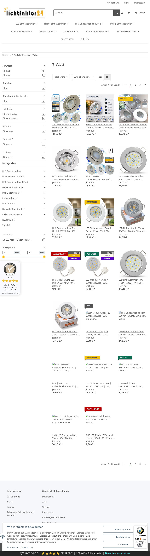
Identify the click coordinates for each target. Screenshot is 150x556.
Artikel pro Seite (82, 76)
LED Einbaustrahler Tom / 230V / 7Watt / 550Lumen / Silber (65, 178)
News (126, 2)
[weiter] (145, 84)
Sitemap (46, 507)
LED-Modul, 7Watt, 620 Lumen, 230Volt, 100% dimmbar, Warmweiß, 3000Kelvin (97, 333)
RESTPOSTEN (8, 219)
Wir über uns (112, 2)
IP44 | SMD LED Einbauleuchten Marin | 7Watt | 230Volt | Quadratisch (64, 385)
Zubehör (6, 225)
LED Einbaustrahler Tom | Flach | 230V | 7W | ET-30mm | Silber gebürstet (98, 385)
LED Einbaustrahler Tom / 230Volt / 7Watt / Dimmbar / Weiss (132, 333)
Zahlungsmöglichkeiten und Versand (20, 514)
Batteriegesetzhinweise (53, 517)
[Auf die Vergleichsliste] (68, 99)
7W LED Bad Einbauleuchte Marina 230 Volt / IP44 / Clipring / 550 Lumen (65, 126)
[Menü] (145, 527)
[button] (122, 13)
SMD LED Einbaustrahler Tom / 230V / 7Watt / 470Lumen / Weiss (64, 437)
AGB (44, 502)
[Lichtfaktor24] (24, 12)
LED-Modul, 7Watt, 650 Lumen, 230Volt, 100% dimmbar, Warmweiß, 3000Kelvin (63, 281)
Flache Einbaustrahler (13, 176)
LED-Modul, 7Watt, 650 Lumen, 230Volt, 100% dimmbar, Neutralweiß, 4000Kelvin (97, 281)
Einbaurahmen (9, 198)
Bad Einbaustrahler (11, 192)
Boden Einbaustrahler (13, 209)
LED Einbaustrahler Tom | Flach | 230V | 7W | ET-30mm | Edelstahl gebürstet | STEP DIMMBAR (133, 281)
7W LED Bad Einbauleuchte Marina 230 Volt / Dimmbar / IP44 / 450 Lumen (100, 126)
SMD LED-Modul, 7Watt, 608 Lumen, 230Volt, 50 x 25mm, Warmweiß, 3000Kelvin (99, 437)
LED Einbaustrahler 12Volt (15, 182)
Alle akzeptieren (123, 529)
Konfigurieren (123, 537)
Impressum (12, 547)
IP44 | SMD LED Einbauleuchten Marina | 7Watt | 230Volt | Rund (98, 178)
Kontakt (11, 507)
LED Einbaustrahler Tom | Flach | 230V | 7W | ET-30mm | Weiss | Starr (65, 230)
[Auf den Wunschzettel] (76, 99)
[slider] (3, 257)
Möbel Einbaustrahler (13, 187)
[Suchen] (116, 12)
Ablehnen (123, 544)
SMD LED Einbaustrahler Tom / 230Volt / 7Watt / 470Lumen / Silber (131, 178)
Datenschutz (27, 547)
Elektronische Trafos (12, 214)
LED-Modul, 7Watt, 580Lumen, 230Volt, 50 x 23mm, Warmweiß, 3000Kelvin (130, 385)
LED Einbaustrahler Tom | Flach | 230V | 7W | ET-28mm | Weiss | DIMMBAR (99, 230)
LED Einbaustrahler (11, 171)
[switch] (140, 545)
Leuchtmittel (8, 203)
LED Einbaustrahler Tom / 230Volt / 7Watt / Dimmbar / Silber (132, 230)
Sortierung (60, 76)
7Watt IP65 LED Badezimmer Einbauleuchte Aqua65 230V (133, 126)
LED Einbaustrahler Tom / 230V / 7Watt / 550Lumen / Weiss (65, 333)
